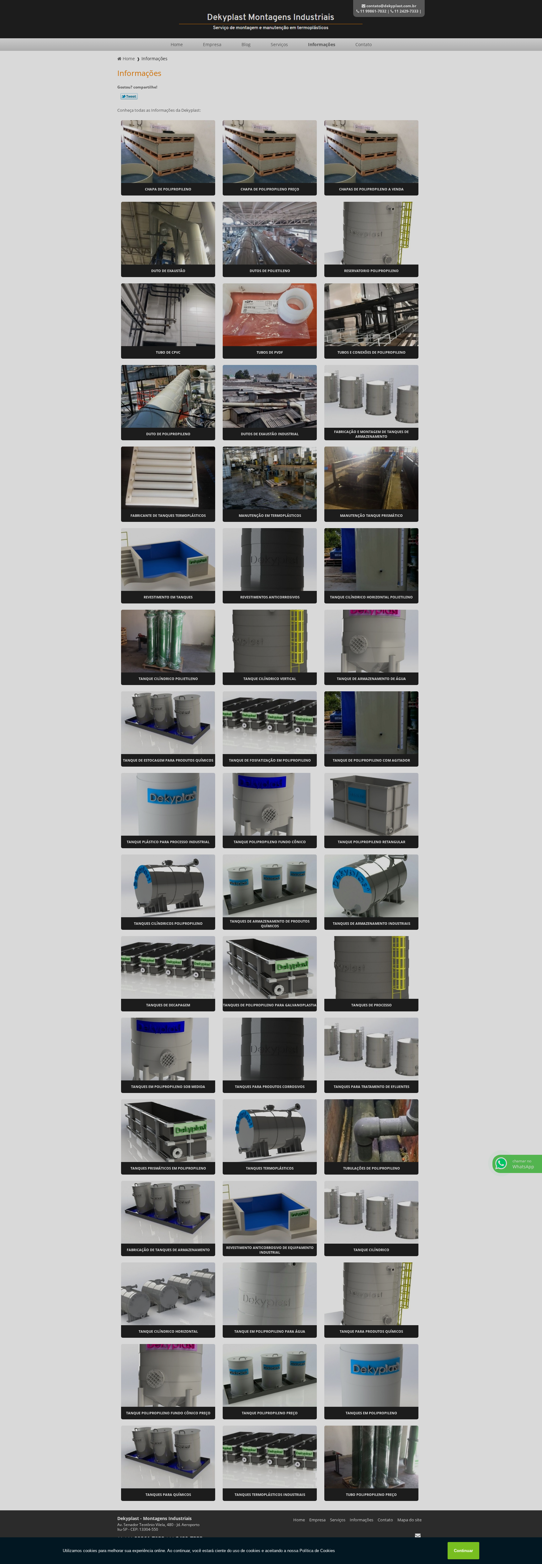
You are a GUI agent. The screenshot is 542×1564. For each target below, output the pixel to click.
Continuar (463, 1550)
